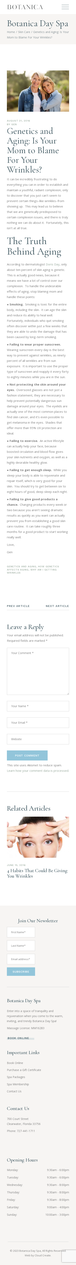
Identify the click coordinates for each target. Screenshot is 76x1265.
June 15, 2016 (16, 865)
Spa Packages (16, 1077)
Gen (14, 124)
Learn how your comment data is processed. (38, 771)
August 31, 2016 (18, 120)
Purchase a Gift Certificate (24, 1070)
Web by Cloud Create (38, 1255)
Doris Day (53, 264)
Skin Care (24, 32)
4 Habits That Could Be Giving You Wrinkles (37, 873)
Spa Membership (18, 1084)
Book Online (15, 1063)
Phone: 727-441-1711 (21, 1131)
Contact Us (14, 1091)
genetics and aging (21, 566)
